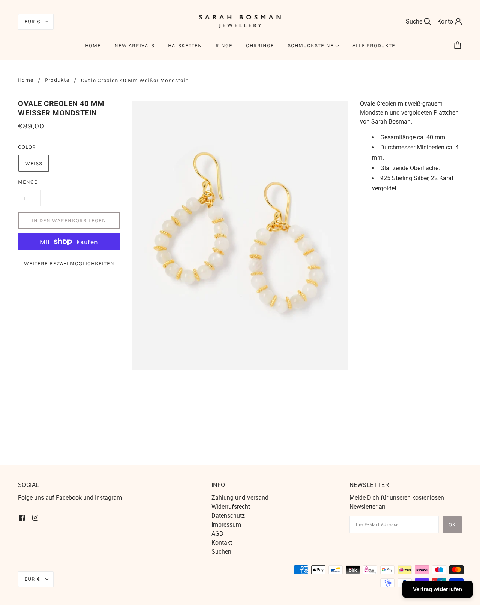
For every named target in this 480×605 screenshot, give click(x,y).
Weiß (33, 163)
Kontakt (222, 542)
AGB (217, 533)
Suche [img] (415, 21)
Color (27, 147)
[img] (21, 517)
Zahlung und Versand (240, 497)
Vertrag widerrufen (437, 589)
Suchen (221, 551)
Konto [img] (445, 21)
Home (25, 80)
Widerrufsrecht (231, 506)
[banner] (240, 21)
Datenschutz (228, 515)
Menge (28, 182)
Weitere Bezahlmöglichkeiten (69, 263)
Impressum (226, 524)
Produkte (57, 80)
